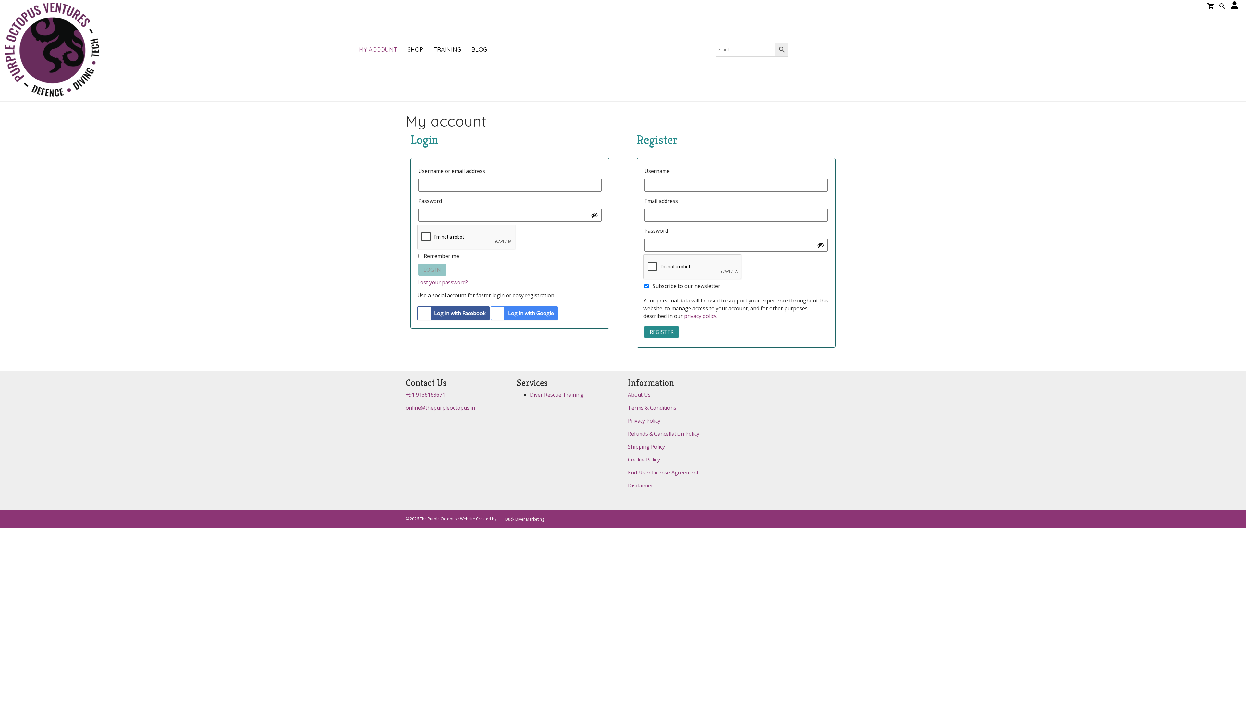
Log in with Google (531, 313)
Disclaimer (640, 485)
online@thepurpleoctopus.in (440, 407)
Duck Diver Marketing (524, 519)
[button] (1222, 6)
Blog (479, 49)
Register (662, 332)
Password (432, 200)
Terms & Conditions (652, 407)
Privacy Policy (644, 420)
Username (659, 171)
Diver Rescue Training (557, 394)
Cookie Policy (644, 459)
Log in (432, 269)
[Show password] (594, 215)
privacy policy (700, 316)
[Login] (1234, 5)
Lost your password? (442, 282)
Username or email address (453, 171)
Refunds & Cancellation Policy (663, 433)
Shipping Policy (646, 446)
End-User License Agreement (663, 472)
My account (378, 49)
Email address (663, 200)
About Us (639, 394)
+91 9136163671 (425, 394)
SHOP (415, 49)
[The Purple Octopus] (52, 50)
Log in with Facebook (460, 313)
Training (447, 49)
